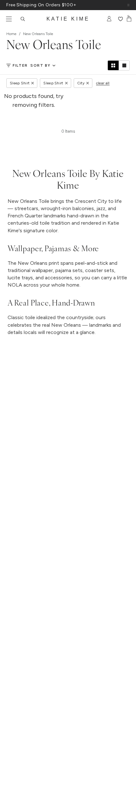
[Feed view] (124, 65)
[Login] (109, 19)
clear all (103, 83)
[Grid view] (113, 65)
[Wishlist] (120, 19)
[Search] (22, 19)
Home (11, 34)
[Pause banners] (128, 5)
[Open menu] (9, 19)
